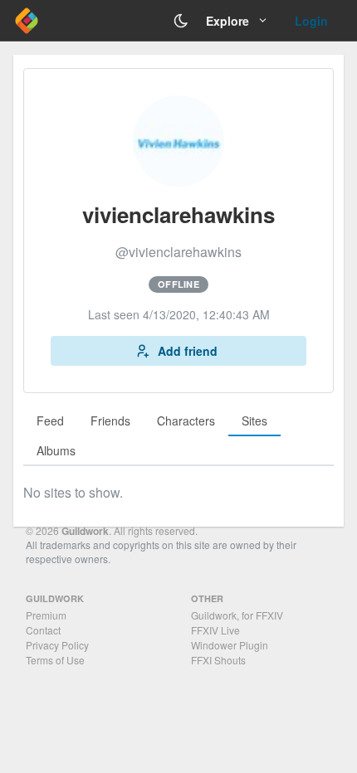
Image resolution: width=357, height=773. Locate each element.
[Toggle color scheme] (181, 21)
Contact (43, 630)
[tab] (50, 421)
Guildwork (85, 530)
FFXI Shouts (218, 660)
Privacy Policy (57, 645)
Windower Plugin (229, 645)
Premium (46, 615)
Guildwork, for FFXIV (237, 615)
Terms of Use (55, 660)
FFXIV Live (215, 630)
